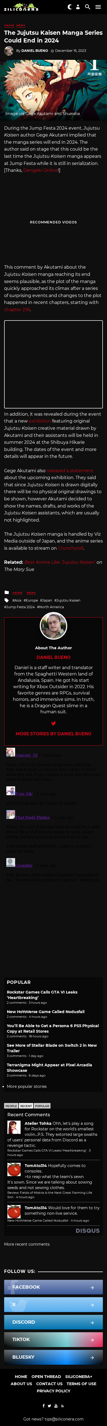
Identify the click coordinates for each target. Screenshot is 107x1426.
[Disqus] (53, 814)
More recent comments (27, 1244)
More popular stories (27, 1086)
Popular (42, 1106)
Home (21, 1376)
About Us (21, 1383)
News (21, 25)
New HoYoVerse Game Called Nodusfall (46, 1011)
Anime (9, 25)
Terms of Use (81, 1383)
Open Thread (46, 1376)
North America (51, 607)
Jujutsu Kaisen (68, 600)
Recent (26, 1106)
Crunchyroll (70, 548)
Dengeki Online (40, 170)
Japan (47, 600)
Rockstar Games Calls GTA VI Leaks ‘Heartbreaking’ (46, 1150)
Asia (18, 600)
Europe (32, 600)
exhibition (40, 421)
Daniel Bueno (34, 51)
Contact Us (49, 1383)
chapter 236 (17, 309)
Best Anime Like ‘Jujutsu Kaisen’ (59, 562)
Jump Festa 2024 (20, 607)
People (11, 1106)
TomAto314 (36, 1165)
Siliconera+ (78, 1376)
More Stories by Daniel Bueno (53, 733)
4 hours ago (25, 1197)
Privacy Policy (53, 1390)
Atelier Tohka (38, 1123)
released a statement (70, 470)
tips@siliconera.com (64, 1419)
